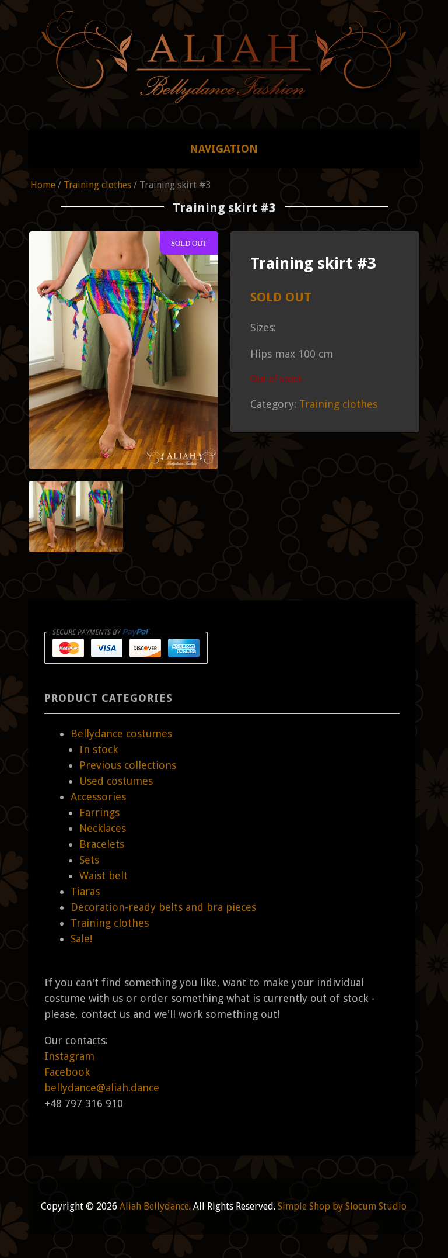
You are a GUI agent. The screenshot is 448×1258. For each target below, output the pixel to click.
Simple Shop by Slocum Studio (342, 1206)
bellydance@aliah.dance (101, 1088)
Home (42, 184)
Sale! (81, 939)
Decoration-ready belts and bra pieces (163, 907)
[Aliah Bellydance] (223, 92)
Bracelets (101, 844)
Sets (89, 860)
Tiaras (85, 891)
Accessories (98, 797)
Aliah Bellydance (154, 1206)
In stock (98, 749)
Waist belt (103, 875)
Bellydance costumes (121, 733)
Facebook (67, 1072)
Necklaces (102, 828)
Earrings (99, 812)
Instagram (69, 1056)
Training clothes (97, 184)
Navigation (224, 149)
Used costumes (116, 781)
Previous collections (127, 765)
